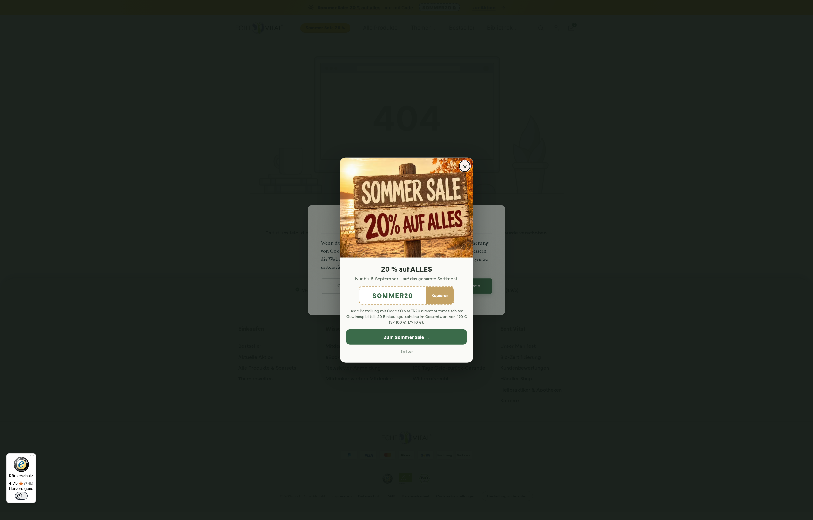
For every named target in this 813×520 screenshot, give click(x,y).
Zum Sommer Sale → (407, 336)
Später (406, 351)
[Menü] (32, 457)
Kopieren (439, 295)
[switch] (21, 496)
